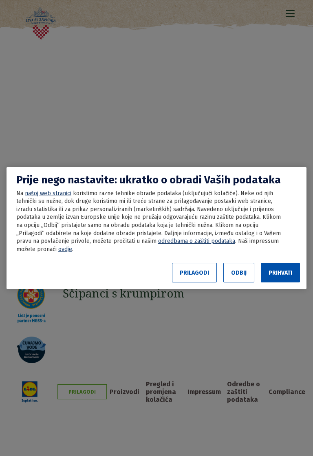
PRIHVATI (280, 272)
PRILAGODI (194, 272)
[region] (156, 228)
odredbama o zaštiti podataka (196, 241)
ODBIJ (239, 272)
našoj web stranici (48, 193)
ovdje (65, 249)
